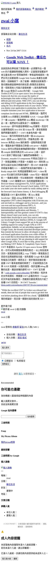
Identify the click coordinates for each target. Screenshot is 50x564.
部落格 (9, 43)
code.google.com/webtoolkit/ (17, 273)
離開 (15, 559)
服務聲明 (28, 527)
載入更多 (5, 348)
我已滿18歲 (6, 559)
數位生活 (23, 34)
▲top (3, 342)
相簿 (8, 39)
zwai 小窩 (10, 20)
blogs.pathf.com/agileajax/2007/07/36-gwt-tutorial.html (24, 285)
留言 (21, 327)
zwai (3, 312)
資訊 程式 (22, 338)
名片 (8, 46)
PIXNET (12, 524)
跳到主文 (5, 28)
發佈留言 (5, 364)
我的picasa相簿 (8, 442)
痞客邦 (16, 327)
